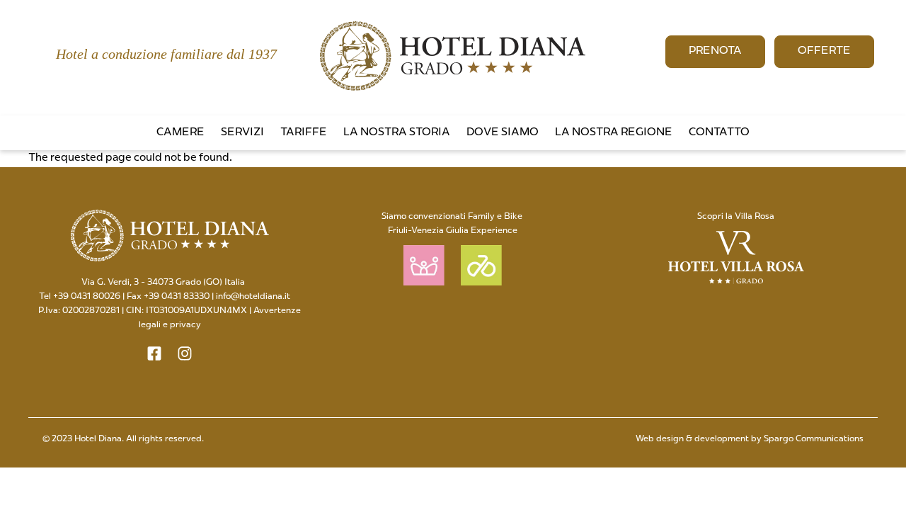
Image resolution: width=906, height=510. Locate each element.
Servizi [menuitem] (242, 133)
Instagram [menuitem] (894, 107)
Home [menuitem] (826, 107)
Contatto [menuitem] (719, 133)
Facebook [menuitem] (872, 107)
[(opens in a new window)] (154, 353)
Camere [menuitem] (180, 133)
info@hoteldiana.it (253, 297)
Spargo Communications (814, 439)
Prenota (715, 51)
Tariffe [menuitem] (303, 133)
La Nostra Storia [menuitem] (396, 133)
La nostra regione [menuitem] (613, 133)
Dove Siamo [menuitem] (502, 133)
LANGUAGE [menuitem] (849, 107)
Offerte (824, 51)
